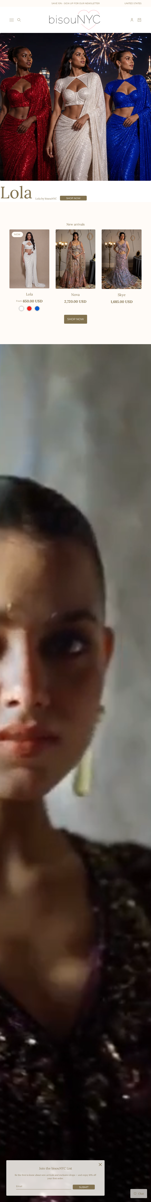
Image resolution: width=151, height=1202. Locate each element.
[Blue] (37, 308)
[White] (21, 308)
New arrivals (75, 224)
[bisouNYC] (75, 20)
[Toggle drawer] (11, 20)
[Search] (19, 20)
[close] (100, 1165)
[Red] (29, 308)
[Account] (132, 20)
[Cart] (139, 20)
